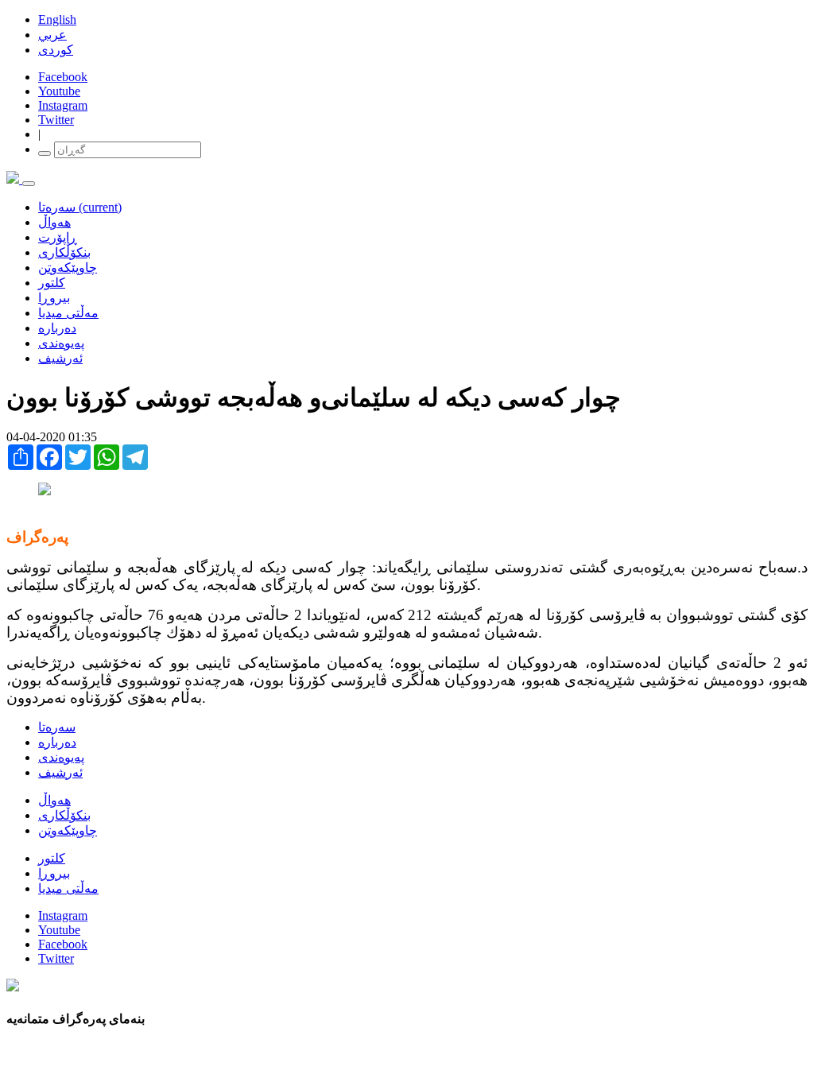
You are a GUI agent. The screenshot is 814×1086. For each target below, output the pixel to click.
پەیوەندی (61, 343)
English (57, 19)
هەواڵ (54, 222)
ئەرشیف (60, 358)
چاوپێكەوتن (67, 267)
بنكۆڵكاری (64, 252)
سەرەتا (80, 207)
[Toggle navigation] (28, 183)
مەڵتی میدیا (68, 313)
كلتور (51, 282)
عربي (52, 34)
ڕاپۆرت (57, 237)
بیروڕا (54, 297)
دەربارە (57, 328)
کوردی (55, 49)
